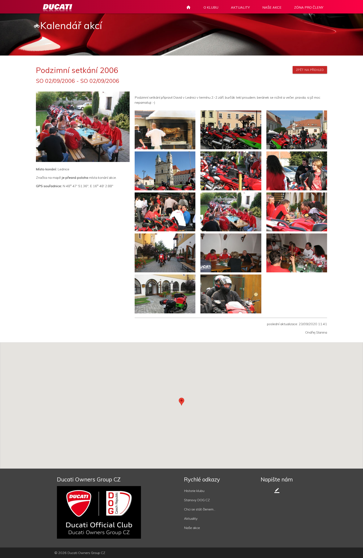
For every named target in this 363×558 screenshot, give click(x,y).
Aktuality (190, 518)
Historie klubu (194, 491)
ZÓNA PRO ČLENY (308, 7)
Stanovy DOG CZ (197, 500)
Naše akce (192, 528)
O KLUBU (211, 7)
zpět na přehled (310, 70)
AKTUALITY (240, 7)
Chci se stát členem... (199, 509)
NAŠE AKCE (271, 7)
